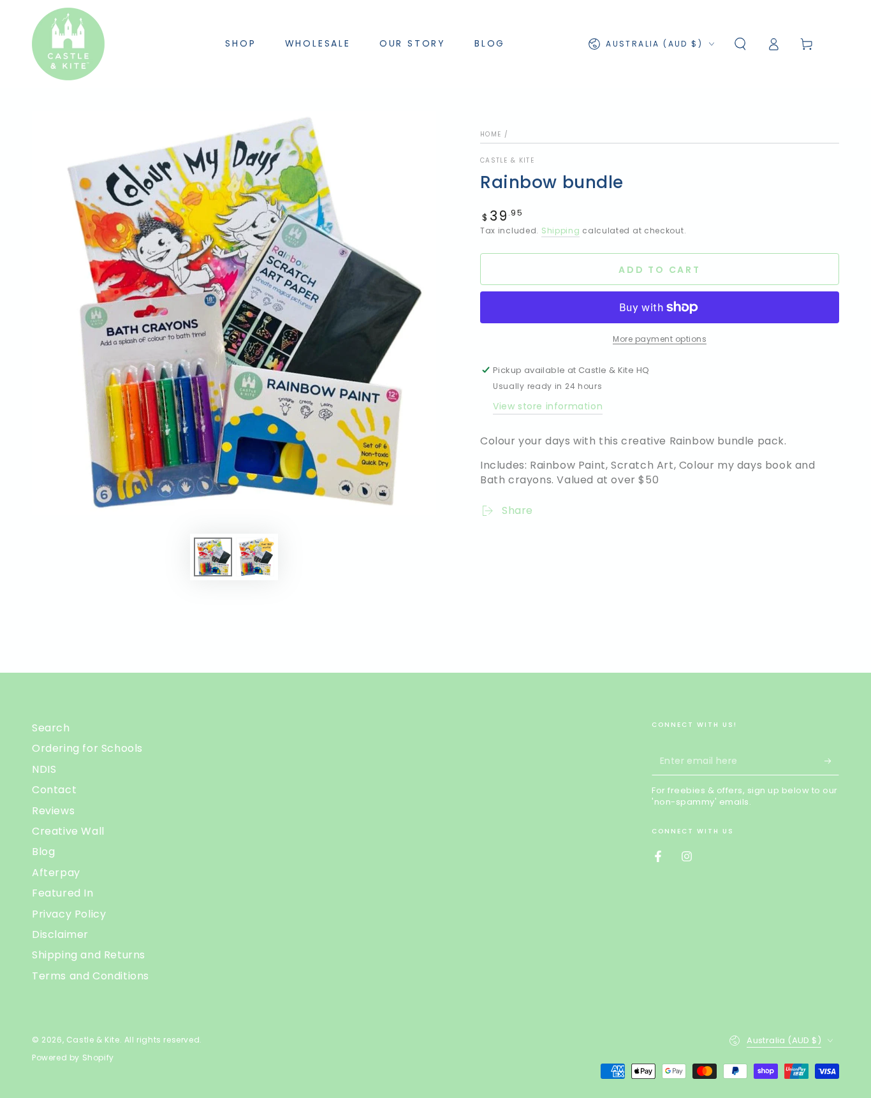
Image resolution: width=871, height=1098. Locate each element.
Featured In (63, 893)
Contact (54, 789)
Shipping (560, 230)
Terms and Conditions (90, 976)
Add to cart (659, 269)
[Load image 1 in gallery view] (213, 557)
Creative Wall (68, 831)
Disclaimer (60, 934)
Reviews (53, 810)
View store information (548, 406)
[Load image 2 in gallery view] (255, 557)
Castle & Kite (507, 160)
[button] (740, 44)
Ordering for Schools (87, 748)
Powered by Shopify (73, 1058)
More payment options (659, 338)
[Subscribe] (831, 761)
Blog (43, 851)
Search (51, 728)
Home (490, 134)
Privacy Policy (69, 914)
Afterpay (56, 872)
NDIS (44, 769)
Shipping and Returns (88, 955)
